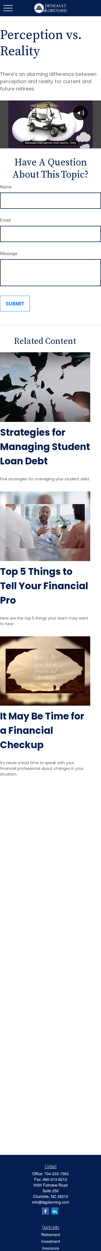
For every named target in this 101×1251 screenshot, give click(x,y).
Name (6, 187)
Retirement (50, 1234)
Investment (50, 1241)
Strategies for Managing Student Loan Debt (45, 447)
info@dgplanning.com (50, 1202)
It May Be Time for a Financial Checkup (42, 730)
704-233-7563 (56, 1173)
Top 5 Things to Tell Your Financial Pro (44, 586)
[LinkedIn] (54, 1211)
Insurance (50, 1248)
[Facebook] (45, 1211)
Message (9, 253)
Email (5, 220)
